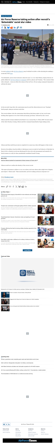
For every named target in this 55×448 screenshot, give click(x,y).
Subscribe (17, 430)
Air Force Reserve (18, 71)
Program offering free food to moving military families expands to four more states (18, 228)
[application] (27, 273)
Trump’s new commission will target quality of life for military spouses (18, 205)
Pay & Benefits (29, 1)
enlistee (8, 71)
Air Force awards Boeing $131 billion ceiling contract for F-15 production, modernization (23, 370)
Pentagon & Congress (44, 1)
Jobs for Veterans (44, 434)
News (23, 1)
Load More (27, 250)
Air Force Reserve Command (18, 80)
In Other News (5, 192)
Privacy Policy (6, 430)
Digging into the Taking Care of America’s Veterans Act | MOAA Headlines (24, 299)
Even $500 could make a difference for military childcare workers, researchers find (18, 240)
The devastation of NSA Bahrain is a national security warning (17, 373)
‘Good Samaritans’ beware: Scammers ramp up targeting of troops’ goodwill (18, 217)
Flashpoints (36, 1)
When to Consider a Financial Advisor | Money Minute (20, 292)
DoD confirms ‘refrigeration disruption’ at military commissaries (17, 363)
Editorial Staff (31, 435)
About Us (43, 432)
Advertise (30, 430)
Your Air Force (6, 16)
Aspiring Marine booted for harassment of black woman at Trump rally (19, 160)
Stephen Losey (6, 25)
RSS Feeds (17, 434)
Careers (42, 430)
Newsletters (18, 432)
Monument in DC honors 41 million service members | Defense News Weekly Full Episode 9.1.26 (22, 289)
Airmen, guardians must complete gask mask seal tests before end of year (20, 359)
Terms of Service (6, 432)
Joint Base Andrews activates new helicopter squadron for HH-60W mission (20, 366)
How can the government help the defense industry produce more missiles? (24, 306)
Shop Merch (18, 435)
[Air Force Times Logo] (17, 2)
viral (11, 73)
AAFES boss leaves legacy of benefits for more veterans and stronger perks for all (18, 195)
